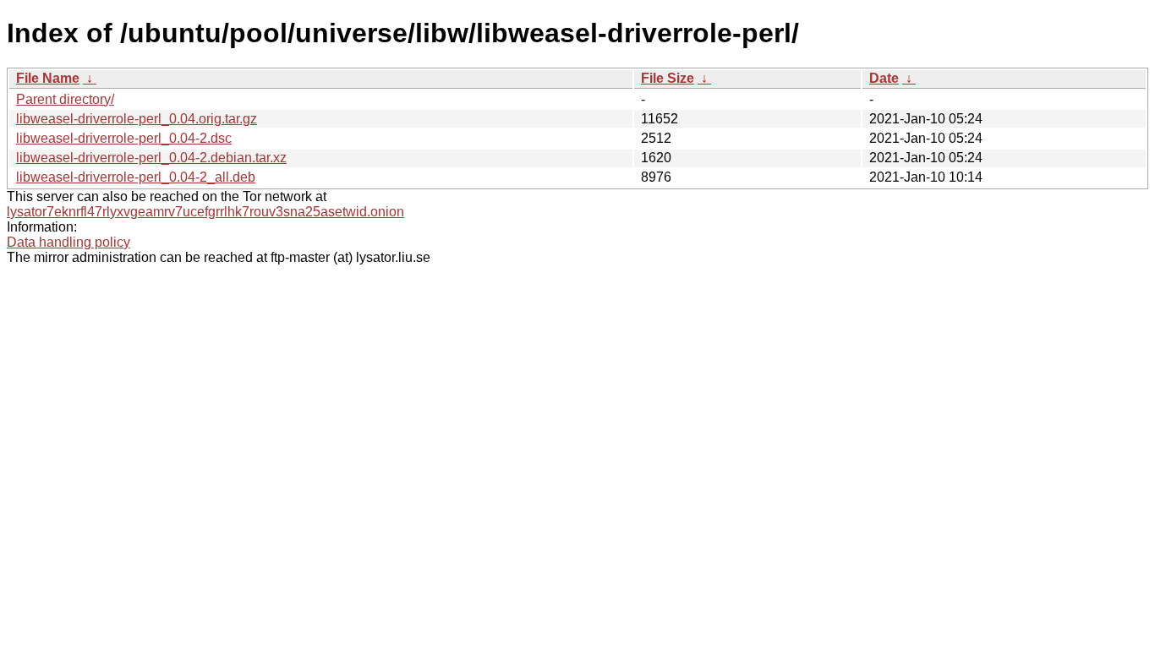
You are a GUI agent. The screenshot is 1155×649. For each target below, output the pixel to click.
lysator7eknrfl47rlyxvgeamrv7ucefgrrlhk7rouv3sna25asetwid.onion (205, 212)
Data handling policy (68, 242)
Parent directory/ (65, 99)
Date (884, 78)
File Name (47, 78)
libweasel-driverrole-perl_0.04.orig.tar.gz (136, 119)
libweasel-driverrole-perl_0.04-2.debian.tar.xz (151, 157)
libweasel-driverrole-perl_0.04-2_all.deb (135, 177)
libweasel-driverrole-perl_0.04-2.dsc (124, 138)
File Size (667, 78)
